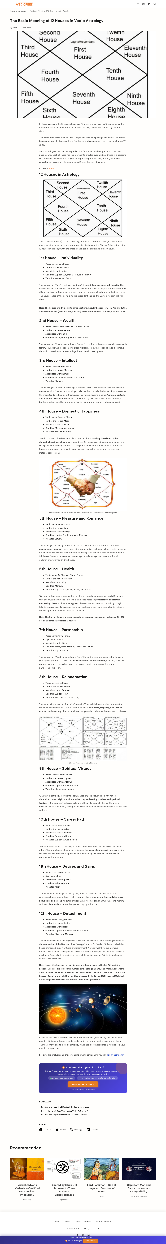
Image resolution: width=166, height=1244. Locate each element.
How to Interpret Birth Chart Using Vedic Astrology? (64, 1111)
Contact (88, 1221)
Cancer (65, 424)
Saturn (66, 686)
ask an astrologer (115, 1055)
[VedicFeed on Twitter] (148, 4)
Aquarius (66, 879)
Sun (65, 528)
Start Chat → (90, 1241)
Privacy (67, 1221)
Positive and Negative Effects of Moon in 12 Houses (64, 1114)
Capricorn (66, 832)
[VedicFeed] (24, 4)
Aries (64, 271)
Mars (66, 267)
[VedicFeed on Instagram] (143, 4)
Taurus (65, 334)
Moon (66, 421)
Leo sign (65, 531)
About (58, 1221)
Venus (66, 330)
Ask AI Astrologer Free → (83, 1084)
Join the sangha (103, 1221)
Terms (78, 1221)
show (51, 168)
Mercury (67, 370)
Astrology (22, 11)
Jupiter (67, 778)
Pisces (64, 926)
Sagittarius (66, 781)
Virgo (64, 582)
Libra (64, 643)
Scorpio (65, 690)
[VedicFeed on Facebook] (139, 4)
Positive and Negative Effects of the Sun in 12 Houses (65, 1107)
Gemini (65, 373)
